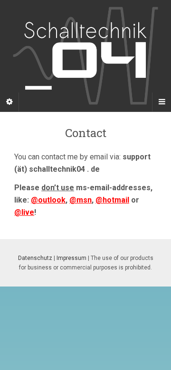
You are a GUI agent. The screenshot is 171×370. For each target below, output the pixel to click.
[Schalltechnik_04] (85, 55)
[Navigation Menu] (161, 101)
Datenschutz (35, 258)
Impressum (71, 258)
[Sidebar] (9, 101)
